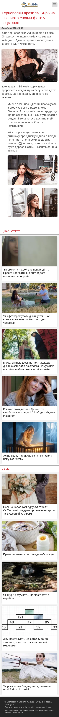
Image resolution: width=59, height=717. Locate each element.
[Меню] (54, 4)
